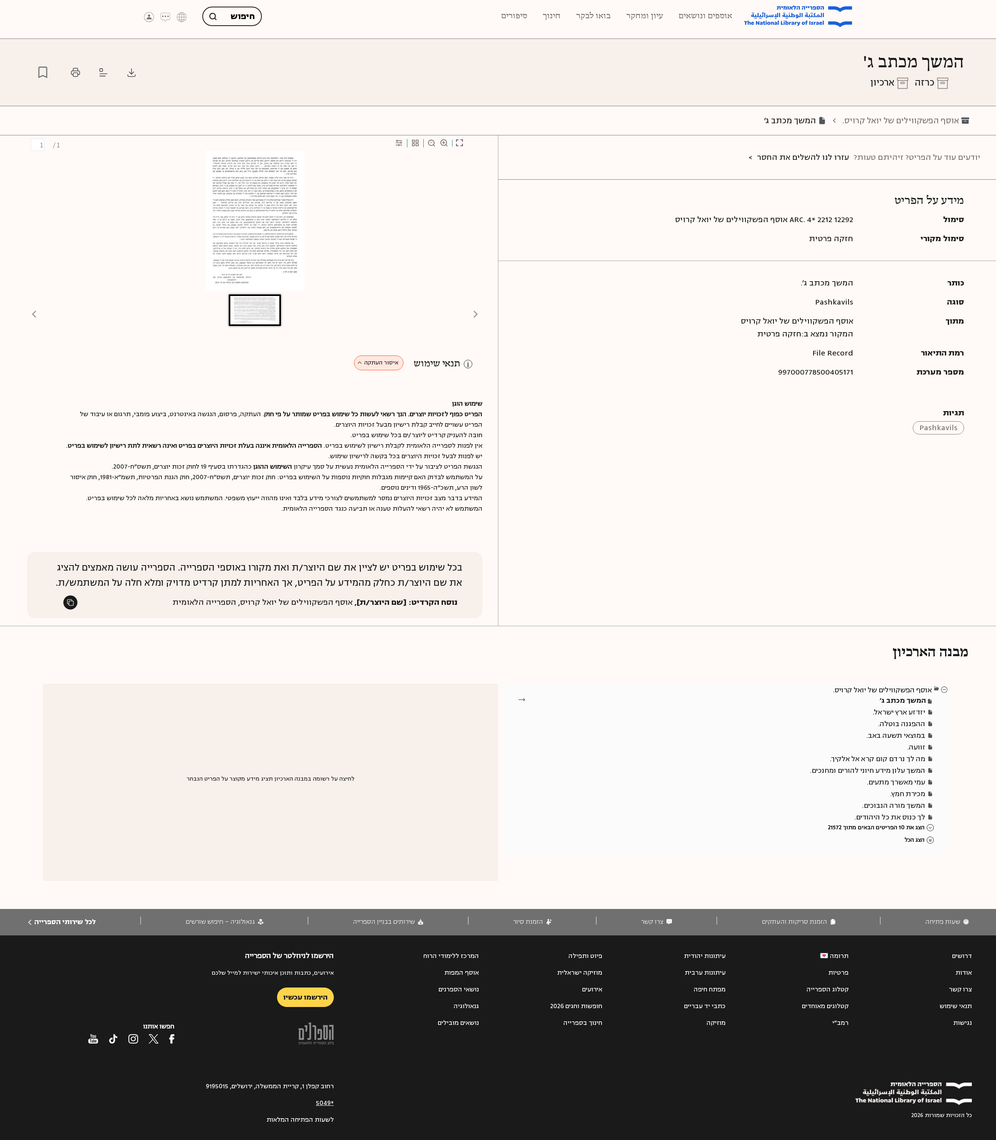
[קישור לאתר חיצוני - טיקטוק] (113, 1039)
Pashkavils (938, 427)
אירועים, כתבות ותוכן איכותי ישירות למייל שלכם (273, 973)
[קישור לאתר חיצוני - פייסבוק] (171, 1039)
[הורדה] (131, 72)
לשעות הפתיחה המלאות (300, 1119)
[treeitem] (944, 689)
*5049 (325, 1103)
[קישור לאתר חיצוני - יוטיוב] (93, 1039)
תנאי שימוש (437, 364)
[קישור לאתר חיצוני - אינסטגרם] (133, 1039)
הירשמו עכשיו (305, 997)
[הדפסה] (75, 72)
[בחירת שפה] (182, 16)
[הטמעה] (103, 72)
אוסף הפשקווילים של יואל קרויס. (900, 120)
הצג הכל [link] (914, 840)
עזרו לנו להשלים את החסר (803, 157)
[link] (947, 922)
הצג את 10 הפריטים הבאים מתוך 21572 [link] (876, 827)
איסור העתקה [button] (381, 363)
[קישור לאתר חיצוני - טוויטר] (154, 1039)
